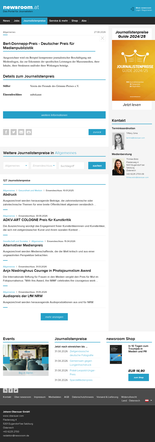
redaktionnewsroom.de (16, 435)
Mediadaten (55, 397)
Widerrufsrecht (129, 397)
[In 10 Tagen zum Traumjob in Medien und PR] (115, 354)
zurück (97, 132)
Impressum (40, 397)
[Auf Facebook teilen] (6, 132)
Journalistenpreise (34, 20)
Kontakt (7, 397)
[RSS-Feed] (5, 390)
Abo (84, 20)
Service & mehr (58, 20)
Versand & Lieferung (107, 397)
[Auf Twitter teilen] (14, 132)
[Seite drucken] (29, 132)
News (6, 20)
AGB (66, 397)
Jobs (17, 20)
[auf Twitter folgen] (16, 390)
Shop (75, 20)
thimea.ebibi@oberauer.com (137, 177)
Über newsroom (22, 397)
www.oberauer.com (13, 415)
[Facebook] (10, 390)
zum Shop (138, 377)
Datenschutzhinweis (83, 397)
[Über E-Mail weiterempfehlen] (21, 132)
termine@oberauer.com (135, 138)
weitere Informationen (54, 115)
